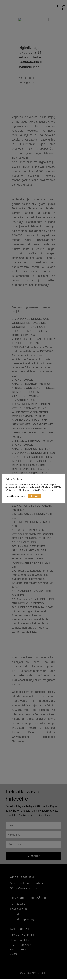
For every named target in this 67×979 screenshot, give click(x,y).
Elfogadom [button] (34, 496)
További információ (15, 496)
